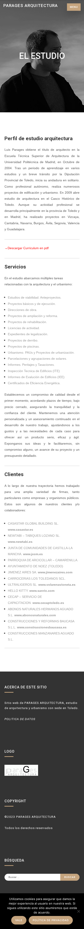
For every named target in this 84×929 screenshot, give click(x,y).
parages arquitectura (30, 5)
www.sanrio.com (41, 590)
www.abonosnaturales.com (35, 615)
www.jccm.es (33, 554)
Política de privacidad (51, 920)
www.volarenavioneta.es (56, 584)
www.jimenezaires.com (55, 572)
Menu (74, 7)
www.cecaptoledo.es (48, 603)
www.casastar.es (20, 529)
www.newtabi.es (20, 541)
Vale (18, 920)
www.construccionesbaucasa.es (42, 627)
